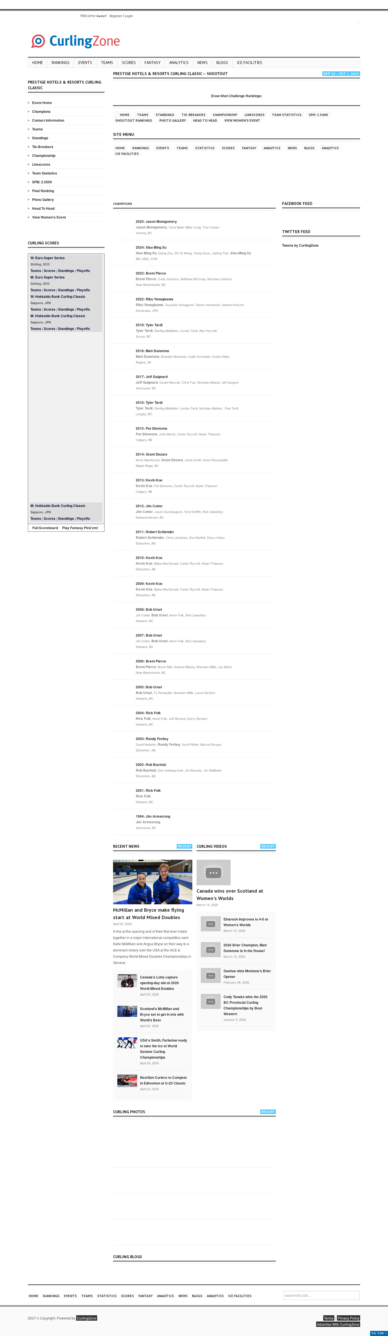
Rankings (61, 62)
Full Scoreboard (45, 527)
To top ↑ (379, 1333)
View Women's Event (49, 217)
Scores (129, 62)
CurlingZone (86, 1318)
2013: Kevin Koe (149, 480)
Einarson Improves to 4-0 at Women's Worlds (246, 922)
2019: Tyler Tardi (149, 324)
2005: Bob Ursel (149, 686)
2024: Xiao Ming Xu (151, 247)
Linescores (41, 164)
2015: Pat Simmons (151, 428)
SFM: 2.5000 (42, 181)
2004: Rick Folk (148, 712)
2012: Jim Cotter (149, 505)
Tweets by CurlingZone (300, 245)
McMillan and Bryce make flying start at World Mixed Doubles (148, 914)
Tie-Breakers (42, 146)
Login (129, 16)
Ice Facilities (249, 62)
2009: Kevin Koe (149, 583)
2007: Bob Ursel (149, 635)
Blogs (222, 62)
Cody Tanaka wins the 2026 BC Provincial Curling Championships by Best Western (246, 1005)
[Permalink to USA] (127, 1042)
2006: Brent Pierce (151, 661)
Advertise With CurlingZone (338, 1324)
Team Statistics (44, 173)
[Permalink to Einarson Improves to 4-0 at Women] (211, 923)
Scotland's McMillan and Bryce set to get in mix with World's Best (162, 1014)
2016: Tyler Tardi (149, 402)
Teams (107, 62)
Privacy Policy (348, 1318)
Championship (43, 155)
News (202, 62)
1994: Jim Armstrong (153, 816)
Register (116, 16)
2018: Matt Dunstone (152, 350)
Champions (41, 111)
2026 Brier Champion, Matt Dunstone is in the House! (245, 947)
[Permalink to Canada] (127, 980)
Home (37, 62)
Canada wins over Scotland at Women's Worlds (230, 894)
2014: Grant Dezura (151, 454)
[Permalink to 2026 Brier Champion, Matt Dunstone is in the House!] (211, 949)
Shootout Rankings (133, 120)
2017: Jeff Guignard (152, 376)
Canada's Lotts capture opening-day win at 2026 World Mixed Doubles (159, 983)
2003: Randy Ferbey (152, 738)
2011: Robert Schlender (155, 531)
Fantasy (152, 62)
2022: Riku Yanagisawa (154, 299)
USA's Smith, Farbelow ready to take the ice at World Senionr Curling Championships (163, 1049)
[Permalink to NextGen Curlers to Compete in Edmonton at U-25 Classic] (127, 1080)
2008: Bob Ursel (149, 609)
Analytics (179, 62)
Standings (40, 137)
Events (85, 62)
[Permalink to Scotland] (127, 1011)
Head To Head (43, 208)
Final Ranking (43, 190)
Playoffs (83, 270)
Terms (328, 1318)
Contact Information (48, 120)
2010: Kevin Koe (149, 557)
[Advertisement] (66, 417)
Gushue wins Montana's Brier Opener (247, 973)
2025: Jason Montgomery (156, 221)
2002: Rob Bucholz (151, 764)
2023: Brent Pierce (151, 273)
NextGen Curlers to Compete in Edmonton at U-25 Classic (163, 1080)
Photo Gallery (43, 199)
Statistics (204, 148)
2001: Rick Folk (148, 790)
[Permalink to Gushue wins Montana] (211, 975)
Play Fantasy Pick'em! (80, 527)
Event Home (42, 102)
